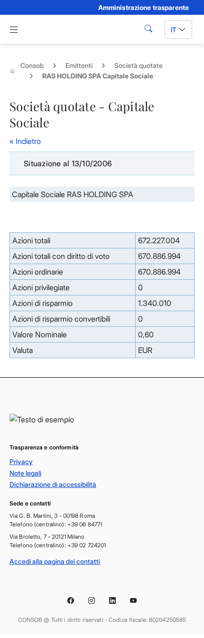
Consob (32, 65)
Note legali (25, 473)
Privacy (21, 461)
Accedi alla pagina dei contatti (54, 561)
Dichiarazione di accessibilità (52, 484)
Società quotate (138, 65)
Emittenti (79, 65)
